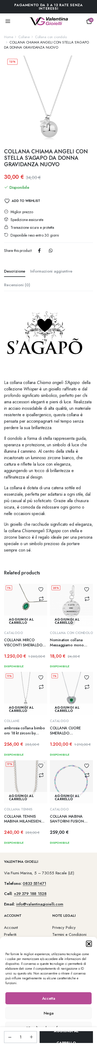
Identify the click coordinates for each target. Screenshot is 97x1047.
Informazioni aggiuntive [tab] (51, 271)
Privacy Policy (64, 927)
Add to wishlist (26, 200)
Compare (41, 599)
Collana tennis (18, 809)
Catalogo (13, 633)
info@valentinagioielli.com (39, 904)
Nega (49, 1013)
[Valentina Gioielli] (48, 21)
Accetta (48, 998)
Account (11, 927)
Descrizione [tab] (14, 271)
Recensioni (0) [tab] (17, 285)
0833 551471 (34, 883)
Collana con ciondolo (51, 36)
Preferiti (10, 934)
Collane (24, 36)
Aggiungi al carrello (66, 1037)
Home (8, 36)
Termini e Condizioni (69, 934)
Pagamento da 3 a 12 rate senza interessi (48, 6)
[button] (89, 943)
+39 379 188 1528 (30, 894)
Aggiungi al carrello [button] (21, 621)
